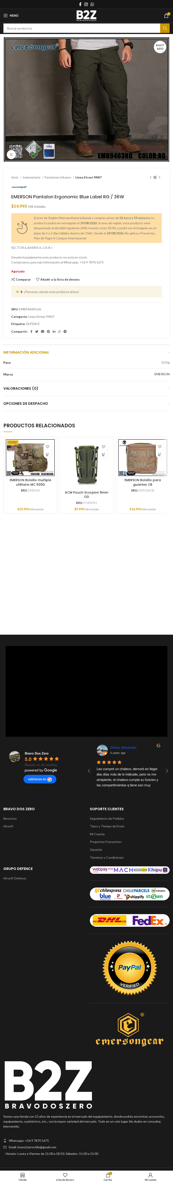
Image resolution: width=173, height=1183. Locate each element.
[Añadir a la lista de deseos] (47, 447)
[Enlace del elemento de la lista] (86, 1140)
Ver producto (47, 454)
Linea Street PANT (88, 177)
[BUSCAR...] (165, 28)
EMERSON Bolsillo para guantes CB (143, 482)
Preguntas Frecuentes (106, 842)
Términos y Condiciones (107, 857)
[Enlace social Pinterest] (48, 331)
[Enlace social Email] (43, 331)
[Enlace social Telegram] (65, 331)
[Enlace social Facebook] (80, 4)
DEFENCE (33, 324)
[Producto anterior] (150, 177)
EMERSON (162, 374)
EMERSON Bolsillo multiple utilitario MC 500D (30, 482)
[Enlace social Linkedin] (54, 331)
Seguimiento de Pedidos (107, 818)
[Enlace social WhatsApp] (92, 4)
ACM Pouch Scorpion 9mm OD (86, 494)
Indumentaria (32, 177)
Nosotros (10, 818)
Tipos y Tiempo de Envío (107, 826)
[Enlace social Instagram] (86, 4)
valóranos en (37, 779)
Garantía (96, 849)
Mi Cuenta (97, 834)
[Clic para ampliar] (11, 154)
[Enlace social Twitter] (37, 331)
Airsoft (8, 826)
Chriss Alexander (123, 747)
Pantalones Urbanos (58, 177)
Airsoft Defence (14, 878)
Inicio (15, 177)
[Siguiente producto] (159, 177)
